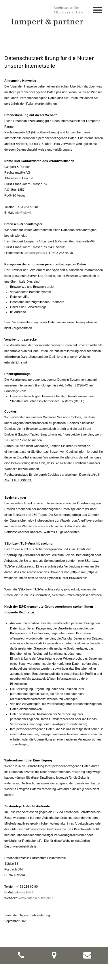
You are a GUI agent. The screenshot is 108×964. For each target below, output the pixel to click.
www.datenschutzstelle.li (36, 898)
